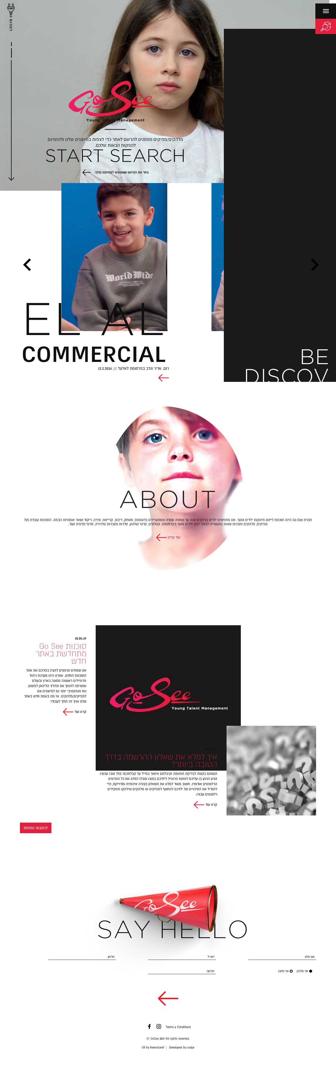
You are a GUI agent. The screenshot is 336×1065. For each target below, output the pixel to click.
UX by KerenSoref (153, 1047)
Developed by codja (181, 1047)
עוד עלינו (173, 537)
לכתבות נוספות (36, 828)
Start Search (115, 157)
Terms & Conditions (178, 1027)
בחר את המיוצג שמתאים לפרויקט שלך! (121, 172)
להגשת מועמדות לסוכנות (309, 438)
